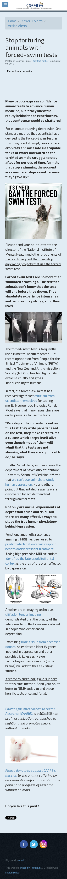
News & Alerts (32, 21)
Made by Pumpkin (30, 867)
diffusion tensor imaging (23, 614)
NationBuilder (12, 872)
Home (12, 21)
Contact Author (40, 60)
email (21, 860)
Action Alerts (17, 26)
